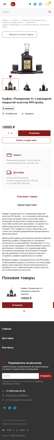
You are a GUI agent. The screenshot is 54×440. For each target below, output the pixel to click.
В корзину (34, 133)
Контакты (8, 347)
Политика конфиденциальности (14, 424)
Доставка (7, 338)
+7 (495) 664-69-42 (15, 391)
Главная (6, 328)
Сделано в (6, 436)
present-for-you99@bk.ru (17, 395)
